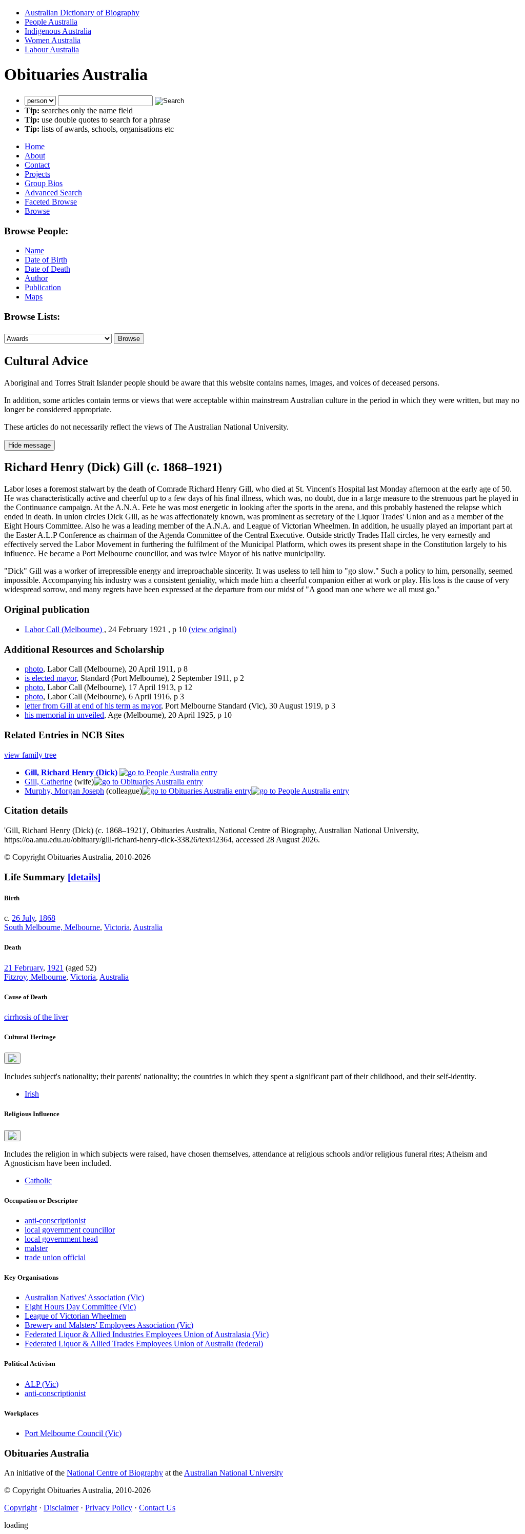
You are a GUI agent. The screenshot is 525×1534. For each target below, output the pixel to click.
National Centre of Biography (115, 1472)
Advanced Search (53, 192)
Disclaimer (61, 1507)
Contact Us (157, 1507)
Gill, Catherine (48, 781)
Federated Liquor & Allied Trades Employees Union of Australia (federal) (144, 1343)
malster (36, 1248)
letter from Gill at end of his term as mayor (93, 705)
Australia (148, 927)
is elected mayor (50, 678)
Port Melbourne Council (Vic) (73, 1433)
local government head (61, 1239)
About (35, 155)
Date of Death (47, 269)
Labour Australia (52, 49)
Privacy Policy (108, 1507)
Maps (34, 296)
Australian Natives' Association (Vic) (84, 1297)
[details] (84, 877)
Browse (37, 211)
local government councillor (70, 1229)
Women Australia (52, 40)
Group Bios (44, 183)
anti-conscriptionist (55, 1220)
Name (34, 250)
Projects (37, 174)
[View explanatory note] (12, 1058)
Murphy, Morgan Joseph (64, 790)
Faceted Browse (51, 201)
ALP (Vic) (41, 1384)
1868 (47, 918)
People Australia (51, 21)
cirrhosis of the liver (36, 1017)
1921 (55, 967)
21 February (23, 967)
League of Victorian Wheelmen (75, 1315)
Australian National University (233, 1472)
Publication (43, 287)
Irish (32, 1093)
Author (36, 278)
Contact (37, 164)
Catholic (38, 1180)
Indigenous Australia (58, 31)
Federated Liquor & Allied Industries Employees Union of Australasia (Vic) (147, 1334)
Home (35, 146)
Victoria (117, 927)
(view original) (212, 629)
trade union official (55, 1257)
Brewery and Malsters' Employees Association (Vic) (109, 1325)
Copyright (20, 1507)
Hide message (29, 445)
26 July (23, 918)
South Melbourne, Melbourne (52, 927)
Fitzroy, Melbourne (35, 977)
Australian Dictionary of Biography (82, 12)
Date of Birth (46, 259)
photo (34, 668)
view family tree (30, 755)
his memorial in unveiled (64, 715)
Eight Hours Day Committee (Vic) (80, 1306)
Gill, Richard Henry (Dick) (71, 772)
